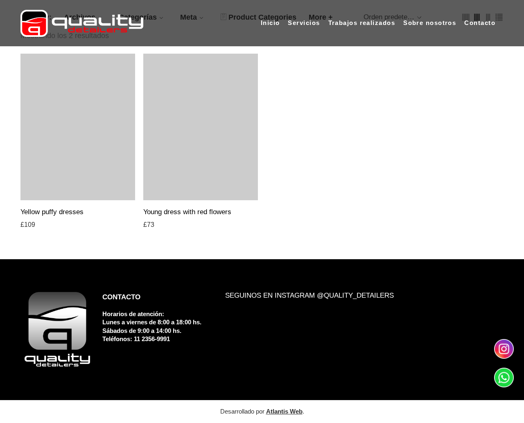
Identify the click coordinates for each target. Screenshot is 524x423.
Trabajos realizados (361, 23)
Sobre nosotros (429, 23)
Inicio (270, 23)
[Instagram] (504, 348)
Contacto (479, 23)
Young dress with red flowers (187, 212)
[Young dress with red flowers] (200, 127)
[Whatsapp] (504, 377)
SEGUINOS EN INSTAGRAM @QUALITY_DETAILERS (309, 295)
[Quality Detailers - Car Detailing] (81, 23)
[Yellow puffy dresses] (77, 127)
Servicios (304, 23)
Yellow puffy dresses (52, 212)
